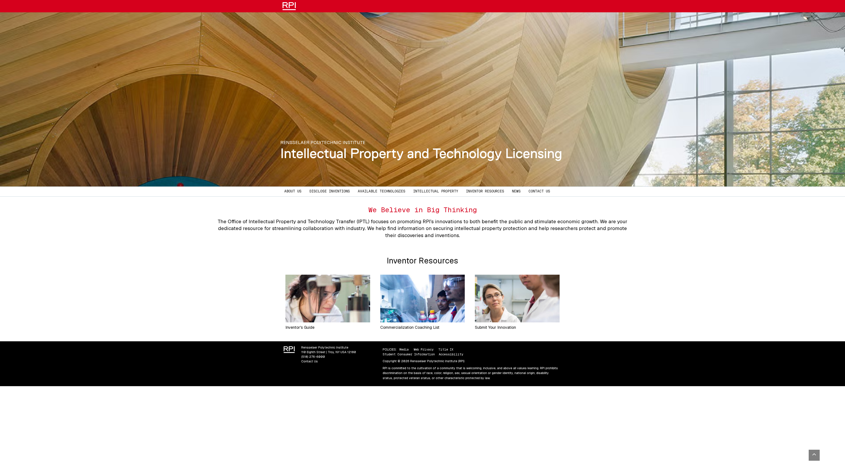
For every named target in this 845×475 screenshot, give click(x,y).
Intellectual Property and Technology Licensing (421, 153)
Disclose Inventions (329, 191)
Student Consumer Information (409, 354)
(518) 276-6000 (313, 357)
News (516, 191)
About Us (292, 191)
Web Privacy (424, 349)
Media (404, 349)
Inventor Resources (485, 191)
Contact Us (539, 191)
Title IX (445, 349)
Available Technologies (381, 191)
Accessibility (451, 354)
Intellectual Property (435, 191)
